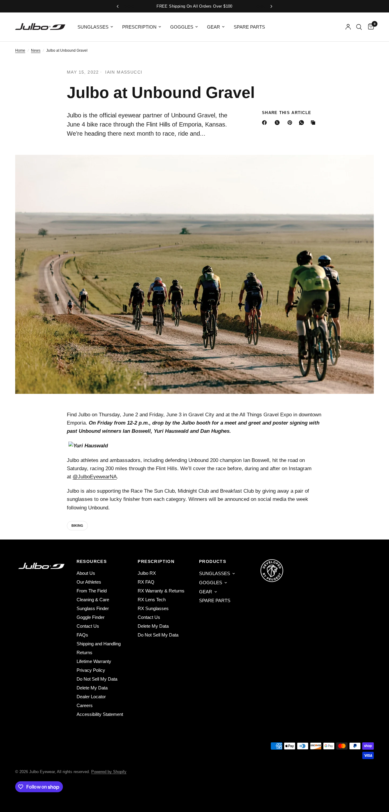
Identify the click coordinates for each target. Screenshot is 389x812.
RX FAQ (146, 582)
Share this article (286, 113)
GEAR (213, 26)
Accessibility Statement (100, 714)
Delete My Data (92, 687)
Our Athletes (89, 582)
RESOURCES (92, 561)
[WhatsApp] (302, 122)
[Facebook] (265, 122)
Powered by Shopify (108, 771)
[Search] (359, 26)
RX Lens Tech (152, 599)
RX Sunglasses (153, 608)
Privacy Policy (91, 670)
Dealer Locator (91, 696)
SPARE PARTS (249, 26)
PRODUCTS (212, 561)
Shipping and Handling (99, 643)
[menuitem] (95, 27)
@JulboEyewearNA (95, 477)
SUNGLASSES (92, 26)
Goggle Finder (91, 617)
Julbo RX (147, 573)
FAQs (82, 634)
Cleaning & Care (93, 599)
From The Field (92, 590)
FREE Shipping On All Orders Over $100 (194, 6)
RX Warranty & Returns (161, 590)
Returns (84, 652)
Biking (77, 525)
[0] (369, 26)
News (35, 50)
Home (20, 50)
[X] (278, 122)
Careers (85, 705)
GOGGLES (181, 26)
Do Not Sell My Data (97, 679)
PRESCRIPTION (139, 26)
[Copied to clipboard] (314, 122)
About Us (86, 573)
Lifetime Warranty (94, 661)
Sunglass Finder (93, 608)
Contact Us (88, 626)
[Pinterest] (291, 122)
